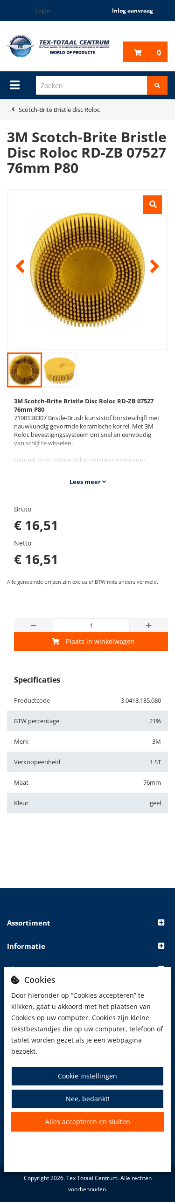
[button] (87, 923)
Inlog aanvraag (132, 10)
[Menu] (14, 85)
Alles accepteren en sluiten (87, 1121)
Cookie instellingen (87, 1075)
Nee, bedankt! (88, 1098)
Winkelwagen (159, 53)
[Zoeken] (157, 85)
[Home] (58, 46)
